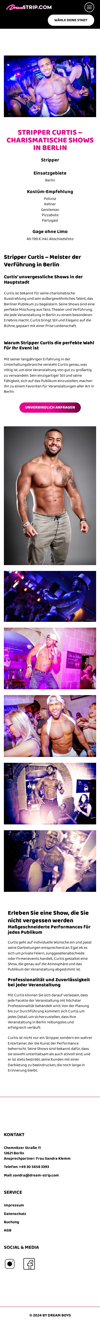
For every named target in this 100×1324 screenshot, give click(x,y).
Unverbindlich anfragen (50, 407)
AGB (7, 1230)
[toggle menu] (88, 7)
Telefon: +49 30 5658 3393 (26, 1167)
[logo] (29, 7)
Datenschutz (15, 1214)
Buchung (11, 1222)
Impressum (14, 1205)
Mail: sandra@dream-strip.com (31, 1175)
